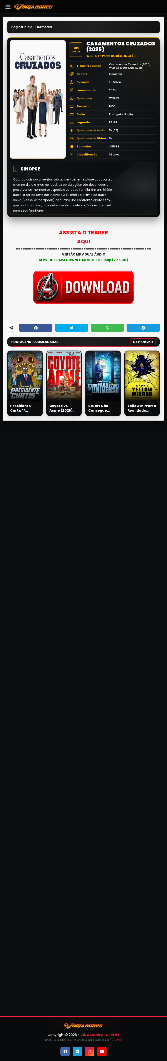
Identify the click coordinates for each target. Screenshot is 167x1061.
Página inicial (22, 27)
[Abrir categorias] (8, 6)
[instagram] (89, 1051)
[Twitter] (71, 328)
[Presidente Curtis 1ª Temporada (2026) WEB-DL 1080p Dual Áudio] (25, 376)
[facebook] (65, 1051)
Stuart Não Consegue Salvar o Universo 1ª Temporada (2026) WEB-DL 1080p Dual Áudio (101, 408)
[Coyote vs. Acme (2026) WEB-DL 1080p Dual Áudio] (64, 376)
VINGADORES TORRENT (100, 1035)
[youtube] (102, 1051)
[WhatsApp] (107, 328)
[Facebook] (35, 328)
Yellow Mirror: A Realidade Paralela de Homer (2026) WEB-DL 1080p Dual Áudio (141, 408)
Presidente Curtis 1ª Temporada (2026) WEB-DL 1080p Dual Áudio (23, 408)
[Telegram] (143, 328)
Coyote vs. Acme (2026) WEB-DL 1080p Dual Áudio (62, 408)
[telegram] (77, 1051)
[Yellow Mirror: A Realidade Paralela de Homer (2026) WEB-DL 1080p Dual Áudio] (142, 376)
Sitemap (117, 1040)
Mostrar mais (143, 342)
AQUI (83, 241)
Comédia (44, 27)
